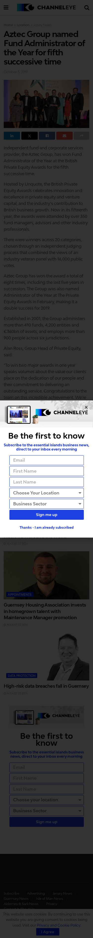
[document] (46, 469)
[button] (86, 407)
